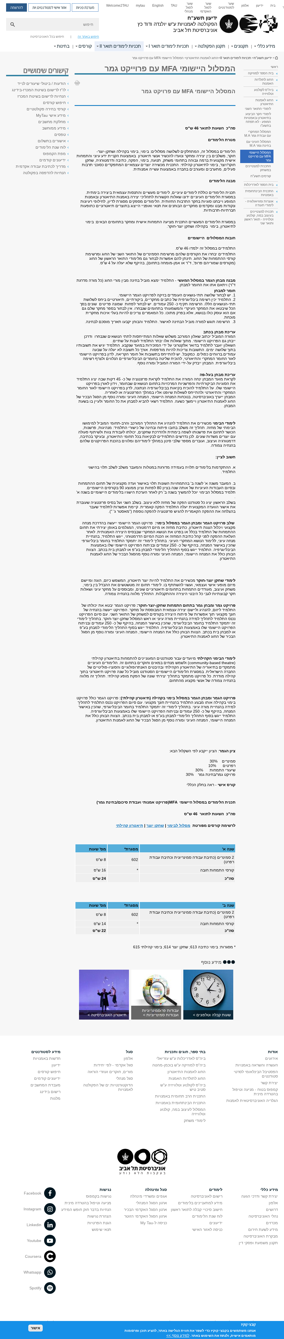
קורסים (85, 46)
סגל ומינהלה (156, 1189)
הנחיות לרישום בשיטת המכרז (41, 96)
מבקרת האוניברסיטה (261, 1236)
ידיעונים (215, 1223)
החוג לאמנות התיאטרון (187, 1071)
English (158, 5)
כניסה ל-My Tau (153, 1223)
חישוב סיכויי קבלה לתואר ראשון (196, 1209)
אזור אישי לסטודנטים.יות (49, 7)
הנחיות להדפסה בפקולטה (44, 173)
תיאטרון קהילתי (129, 825)
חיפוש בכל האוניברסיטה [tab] (47, 37)
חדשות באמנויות (46, 1058)
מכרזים (272, 1223)
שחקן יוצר (155, 825)
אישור (35, 1328)
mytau (140, 5)
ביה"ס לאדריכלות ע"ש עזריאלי (181, 1058)
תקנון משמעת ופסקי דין (258, 1243)
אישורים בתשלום (52, 141)
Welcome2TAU (117, 5)
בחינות (63, 46)
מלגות (55, 1098)
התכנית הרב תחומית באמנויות (180, 1096)
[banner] (142, 26)
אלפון (245, 5)
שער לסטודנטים (226, 5)
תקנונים (241, 46)
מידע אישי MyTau (51, 115)
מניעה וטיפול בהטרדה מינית (88, 1203)
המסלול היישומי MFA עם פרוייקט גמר (259, 156)
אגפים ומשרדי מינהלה (148, 1196)
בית (272, 5)
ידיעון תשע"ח (276, 57)
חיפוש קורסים (54, 102)
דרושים (272, 1209)
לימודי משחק (195, 1120)
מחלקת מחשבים (52, 122)
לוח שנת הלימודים (51, 147)
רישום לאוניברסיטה (206, 1196)
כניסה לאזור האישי (207, 1229)
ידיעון (259, 5)
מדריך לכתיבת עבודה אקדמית (41, 166)
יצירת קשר (269, 1083)
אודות (273, 1052)
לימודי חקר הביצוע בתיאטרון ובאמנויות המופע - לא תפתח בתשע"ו (257, 120)
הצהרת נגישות (99, 1216)
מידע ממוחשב (54, 128)
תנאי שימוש (101, 1229)
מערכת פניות (85, 7)
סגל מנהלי (124, 1078)
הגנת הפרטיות (99, 1223)
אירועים (271, 1058)
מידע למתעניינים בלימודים (200, 1203)
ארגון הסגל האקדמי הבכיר (145, 1209)
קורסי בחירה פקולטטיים (46, 109)
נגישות (105, 1189)
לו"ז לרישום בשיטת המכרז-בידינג (39, 90)
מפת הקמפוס (54, 153)
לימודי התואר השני (258, 109)
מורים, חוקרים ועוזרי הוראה (110, 1071)
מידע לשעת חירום (263, 1229)
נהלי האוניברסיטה (263, 1216)
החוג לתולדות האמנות (187, 1078)
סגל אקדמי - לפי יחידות (113, 1065)
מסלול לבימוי (178, 825)
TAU (174, 5)
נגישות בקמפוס (98, 1196)
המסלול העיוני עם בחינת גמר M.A (258, 144)
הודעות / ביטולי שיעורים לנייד (41, 83)
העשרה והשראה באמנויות (256, 1065)
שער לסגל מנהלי (188, 7)
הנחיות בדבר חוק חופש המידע (86, 1209)
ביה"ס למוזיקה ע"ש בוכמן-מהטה (179, 1065)
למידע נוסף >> (177, 1335)
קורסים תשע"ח (260, 176)
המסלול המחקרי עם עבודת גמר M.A (257, 134)
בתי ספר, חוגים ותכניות (185, 1052)
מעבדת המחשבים (45, 1085)
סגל (129, 1052)
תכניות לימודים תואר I (169, 46)
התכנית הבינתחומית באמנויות (181, 1103)
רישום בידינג (50, 1091)
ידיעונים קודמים (52, 160)
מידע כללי (266, 46)
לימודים (215, 1189)
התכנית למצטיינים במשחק (258, 168)
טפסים (60, 134)
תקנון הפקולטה (211, 46)
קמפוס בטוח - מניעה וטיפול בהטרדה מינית (255, 1091)
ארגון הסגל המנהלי (151, 1203)
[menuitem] (273, 7)
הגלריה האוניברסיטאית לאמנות (252, 1100)
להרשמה (16, 7)
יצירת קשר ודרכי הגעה (259, 1196)
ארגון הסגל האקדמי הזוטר (145, 1216)
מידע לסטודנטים (45, 1052)
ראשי (274, 67)
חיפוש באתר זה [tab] (88, 37)
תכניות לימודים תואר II (120, 46)
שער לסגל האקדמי (205, 7)
